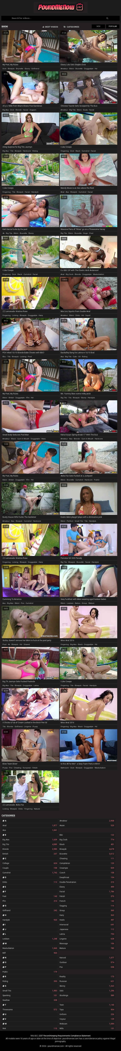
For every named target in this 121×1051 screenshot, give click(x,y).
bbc (4, 357)
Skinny (87, 986)
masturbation (98, 274)
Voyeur (87, 1019)
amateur (64, 69)
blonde (19, 110)
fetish (34, 768)
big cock (69, 274)
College (30, 863)
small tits (79, 521)
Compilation (87, 863)
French (87, 901)
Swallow (30, 1000)
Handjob (30, 920)
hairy (41, 315)
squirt (87, 315)
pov (22, 603)
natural (37, 809)
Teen (87, 1005)
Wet (30, 1028)
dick (4, 69)
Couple (30, 868)
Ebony (87, 887)
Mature (87, 948)
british (11, 398)
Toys (87, 1010)
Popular (113, 26)
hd (96, 69)
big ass (6, 110)
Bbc (87, 835)
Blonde (30, 849)
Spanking (30, 995)
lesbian (70, 603)
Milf (30, 953)
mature (91, 603)
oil (79, 357)
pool (91, 233)
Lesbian (30, 939)
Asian (87, 825)
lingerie (27, 727)
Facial (87, 891)
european (27, 768)
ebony (27, 69)
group (84, 603)
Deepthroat (87, 877)
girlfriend (35, 69)
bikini (71, 69)
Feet (30, 896)
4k (3, 233)
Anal (30, 825)
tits (11, 151)
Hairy (87, 915)
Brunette (87, 854)
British (30, 854)
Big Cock (87, 840)
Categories (72, 27)
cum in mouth (23, 439)
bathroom (65, 768)
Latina (87, 934)
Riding (30, 981)
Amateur (87, 821)
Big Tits (30, 844)
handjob (34, 192)
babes (77, 603)
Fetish (87, 896)
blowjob (11, 69)
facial (25, 110)
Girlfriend (30, 910)
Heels (87, 920)
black (78, 151)
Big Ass (30, 840)
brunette (19, 69)
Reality (87, 976)
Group (87, 910)
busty (85, 110)
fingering (65, 151)
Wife (87, 1028)
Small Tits (30, 991)
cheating (17, 768)
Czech (87, 873)
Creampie (87, 868)
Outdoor (87, 962)
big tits (72, 110)
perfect (70, 521)
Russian (87, 981)
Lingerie (87, 939)
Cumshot (30, 873)
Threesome (30, 1010)
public (97, 480)
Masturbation (30, 948)
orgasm (33, 110)
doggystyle (88, 69)
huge (85, 233)
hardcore (27, 151)
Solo (87, 991)
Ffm (30, 901)
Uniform (87, 1014)
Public (30, 972)
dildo (77, 315)
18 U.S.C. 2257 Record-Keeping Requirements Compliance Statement (60, 1036)
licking (15, 315)
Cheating (87, 858)
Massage (87, 943)
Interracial (87, 925)
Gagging (87, 906)
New (98, 26)
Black (87, 844)
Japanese (87, 929)
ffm (27, 398)
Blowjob (87, 849)
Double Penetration (87, 882)
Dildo (30, 882)
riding (35, 151)
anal (62, 192)
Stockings (87, 995)
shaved (27, 644)
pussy (35, 727)
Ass (30, 830)
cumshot (85, 151)
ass (67, 192)
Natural (87, 958)
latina (36, 686)
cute (75, 357)
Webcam (87, 1024)
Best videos (51, 27)
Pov (87, 967)
